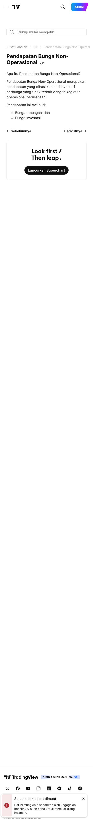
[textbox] (48, 32)
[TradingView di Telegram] (59, 788)
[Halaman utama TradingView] (16, 7)
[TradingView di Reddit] (80, 788)
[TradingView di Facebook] (18, 788)
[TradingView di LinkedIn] (49, 788)
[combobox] (46, 32)
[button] (16, 47)
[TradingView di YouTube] (28, 788)
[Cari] (62, 7)
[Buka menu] (6, 7)
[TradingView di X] (7, 788)
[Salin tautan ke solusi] (42, 62)
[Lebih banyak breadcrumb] (35, 47)
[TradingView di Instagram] (38, 788)
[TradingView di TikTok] (70, 788)
